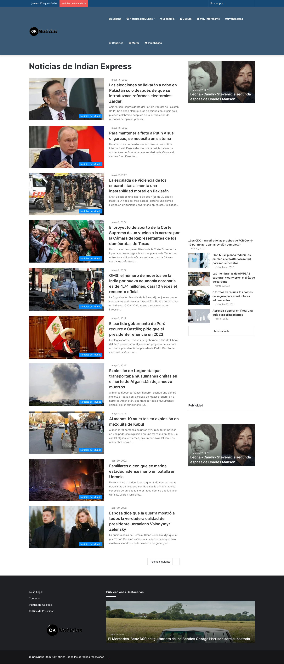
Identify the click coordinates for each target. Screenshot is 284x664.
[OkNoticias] (43, 31)
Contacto (34, 598)
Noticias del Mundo (141, 18)
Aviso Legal (36, 591)
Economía (168, 18)
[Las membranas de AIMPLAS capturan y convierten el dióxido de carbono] (199, 279)
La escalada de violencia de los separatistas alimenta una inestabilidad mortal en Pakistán (139, 185)
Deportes (117, 42)
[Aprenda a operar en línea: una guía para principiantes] (199, 316)
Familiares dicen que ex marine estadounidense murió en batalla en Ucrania (142, 471)
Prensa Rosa (235, 18)
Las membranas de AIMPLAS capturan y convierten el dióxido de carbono (234, 277)
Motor (135, 42)
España (116, 18)
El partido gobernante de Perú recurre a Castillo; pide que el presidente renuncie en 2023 (137, 329)
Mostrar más (221, 331)
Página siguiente (160, 561)
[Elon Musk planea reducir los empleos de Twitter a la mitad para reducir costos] (199, 260)
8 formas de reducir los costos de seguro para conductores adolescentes (233, 296)
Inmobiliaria (154, 42)
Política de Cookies (40, 604)
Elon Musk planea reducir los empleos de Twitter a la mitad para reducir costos (232, 259)
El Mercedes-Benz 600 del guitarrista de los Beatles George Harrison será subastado (179, 639)
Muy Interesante (209, 18)
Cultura (186, 18)
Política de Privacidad (41, 611)
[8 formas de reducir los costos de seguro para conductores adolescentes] (199, 297)
